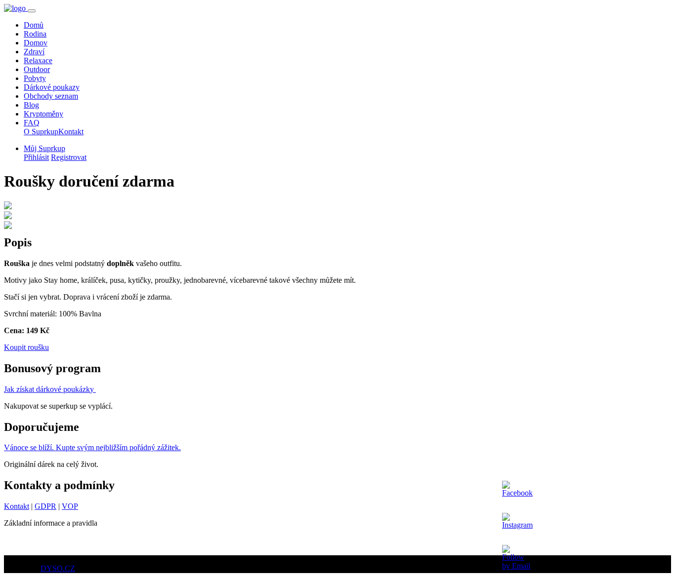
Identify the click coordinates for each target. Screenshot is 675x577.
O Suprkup (41, 131)
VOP (70, 506)
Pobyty (35, 78)
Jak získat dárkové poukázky (50, 389)
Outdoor (37, 69)
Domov (35, 42)
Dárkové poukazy (52, 87)
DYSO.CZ (58, 568)
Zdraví (34, 51)
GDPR (45, 506)
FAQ (32, 122)
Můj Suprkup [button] (44, 148)
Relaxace (38, 60)
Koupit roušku (26, 347)
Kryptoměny (43, 114)
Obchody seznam (51, 96)
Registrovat (68, 157)
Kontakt (71, 131)
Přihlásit (36, 157)
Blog (31, 105)
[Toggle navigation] (32, 10)
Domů (33, 25)
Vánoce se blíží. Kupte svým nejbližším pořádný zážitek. (92, 447)
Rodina (35, 34)
